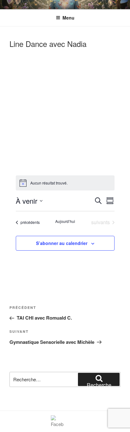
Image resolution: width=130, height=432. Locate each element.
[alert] (65, 182)
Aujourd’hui (65, 221)
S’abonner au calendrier (61, 243)
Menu (68, 17)
